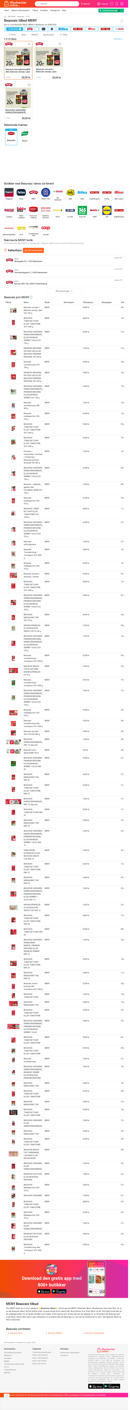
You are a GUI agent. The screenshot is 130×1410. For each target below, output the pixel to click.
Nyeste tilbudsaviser (21, 10)
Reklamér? (8, 1355)
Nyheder (7, 1373)
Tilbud (35, 10)
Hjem (6, 10)
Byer (64, 10)
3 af (10, 39)
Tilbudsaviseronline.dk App (14, 1364)
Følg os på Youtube (39, 1361)
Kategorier (55, 10)
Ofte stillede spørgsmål (12, 1353)
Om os (6, 1367)
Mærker (7, 1361)
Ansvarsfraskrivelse (56, 1395)
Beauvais (20, 16)
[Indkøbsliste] (122, 4)
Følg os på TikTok (39, 1364)
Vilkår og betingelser (71, 1395)
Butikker (44, 10)
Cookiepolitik (101, 1395)
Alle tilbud (11, 16)
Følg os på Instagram (40, 1358)
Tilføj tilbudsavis (10, 1370)
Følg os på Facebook (40, 1355)
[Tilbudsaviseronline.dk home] (15, 4)
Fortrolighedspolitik (87, 1395)
